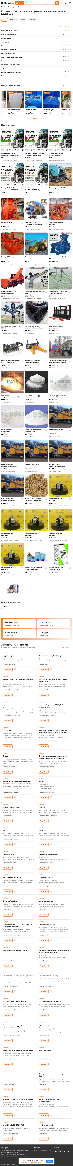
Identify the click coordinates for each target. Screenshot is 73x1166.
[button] (57, 3)
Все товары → (67, 86)
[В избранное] (22, 154)
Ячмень (41, 782)
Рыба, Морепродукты (8, 53)
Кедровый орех (8, 656)
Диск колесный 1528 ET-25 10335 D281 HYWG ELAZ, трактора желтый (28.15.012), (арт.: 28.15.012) (54, 732)
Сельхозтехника (6, 27)
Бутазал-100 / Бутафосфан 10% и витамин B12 (33, 568)
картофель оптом (9, 854)
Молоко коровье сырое (11, 807)
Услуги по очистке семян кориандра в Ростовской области (33, 500)
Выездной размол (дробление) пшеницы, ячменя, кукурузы (8, 465)
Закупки (20, 7)
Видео (52, 7)
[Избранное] (66, 3)
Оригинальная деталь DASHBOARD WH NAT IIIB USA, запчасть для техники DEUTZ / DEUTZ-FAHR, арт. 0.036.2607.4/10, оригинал (10, 154)
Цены (37, 7)
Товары (3, 7)
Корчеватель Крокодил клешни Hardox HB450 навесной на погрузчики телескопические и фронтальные (33, 361)
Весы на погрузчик (31, 257)
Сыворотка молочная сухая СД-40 (15, 950)
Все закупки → (67, 648)
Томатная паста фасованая (48, 854)
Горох (5, 705)
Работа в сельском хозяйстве (10, 65)
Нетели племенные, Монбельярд (50, 656)
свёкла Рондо (43, 831)
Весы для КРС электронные (9, 257)
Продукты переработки (8, 34)
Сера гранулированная (47, 1025)
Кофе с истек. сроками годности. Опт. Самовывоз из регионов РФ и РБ (18, 1026)
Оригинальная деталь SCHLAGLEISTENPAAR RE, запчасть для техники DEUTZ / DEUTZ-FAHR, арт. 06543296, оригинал (58, 154)
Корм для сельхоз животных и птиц (12, 46)
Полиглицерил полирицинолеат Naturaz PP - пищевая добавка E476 (10, 396)
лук (4, 831)
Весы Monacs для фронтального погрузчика (33, 223)
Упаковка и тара (6, 61)
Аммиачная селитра (46, 901)
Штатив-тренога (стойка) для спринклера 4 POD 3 (58, 292)
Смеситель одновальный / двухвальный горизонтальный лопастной (54, 951)
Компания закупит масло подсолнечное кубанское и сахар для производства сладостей (54, 758)
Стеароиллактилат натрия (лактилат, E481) (33, 430)
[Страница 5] (37, 118)
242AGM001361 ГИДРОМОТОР (13, 1125)
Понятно (49, 1161)
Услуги (3, 68)
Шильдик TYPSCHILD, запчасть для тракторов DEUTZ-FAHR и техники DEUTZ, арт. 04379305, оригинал (10, 189)
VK (56, 1151)
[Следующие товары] (69, 103)
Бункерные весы (6, 222)
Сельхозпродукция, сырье (9, 31)
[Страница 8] (41, 118)
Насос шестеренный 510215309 (7, 534)
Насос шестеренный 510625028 (7, 568)
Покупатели (29, 7)
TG (64, 1151)
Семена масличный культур (48, 976)
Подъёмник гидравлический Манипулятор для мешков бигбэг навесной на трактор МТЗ (58, 361)
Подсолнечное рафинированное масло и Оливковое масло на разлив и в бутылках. (18, 783)
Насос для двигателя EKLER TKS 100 (57, 258)
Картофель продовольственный (50, 1001)
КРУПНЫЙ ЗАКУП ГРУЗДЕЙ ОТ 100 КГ (16, 1001)
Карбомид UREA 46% (46, 878)
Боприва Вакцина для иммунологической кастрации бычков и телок (57, 569)
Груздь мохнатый (45, 1050)
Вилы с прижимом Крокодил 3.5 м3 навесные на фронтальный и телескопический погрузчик (10, 361)
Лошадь (5, 756)
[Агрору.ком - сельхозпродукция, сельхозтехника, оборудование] (7, 3)
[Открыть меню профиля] (70, 3)
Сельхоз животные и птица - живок (12, 57)
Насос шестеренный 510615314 (55, 534)
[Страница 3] (35, 118)
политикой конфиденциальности (30, 1162)
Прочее (3, 76)
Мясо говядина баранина (12, 878)
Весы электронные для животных (56, 223)
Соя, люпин (7, 730)
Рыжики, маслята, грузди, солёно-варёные (18, 1050)
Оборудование (6, 38)
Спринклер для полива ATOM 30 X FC (10, 327)
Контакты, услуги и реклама (42, 1150)
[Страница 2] (34, 118)
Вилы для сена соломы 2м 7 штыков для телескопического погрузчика (58, 327)
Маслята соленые (9, 1074)
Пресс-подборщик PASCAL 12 (58, 188)
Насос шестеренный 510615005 (55, 499)
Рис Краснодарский (46, 1125)
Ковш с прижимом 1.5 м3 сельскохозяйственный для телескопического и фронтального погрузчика (33, 327)
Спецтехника (5, 42)
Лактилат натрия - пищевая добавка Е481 (57, 396)
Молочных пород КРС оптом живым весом (18, 1099)
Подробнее (7, 669)
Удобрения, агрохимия (8, 49)
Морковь (42, 807)
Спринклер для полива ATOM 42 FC (34, 292)
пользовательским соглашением (11, 1157)
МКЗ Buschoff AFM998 (56, 429)
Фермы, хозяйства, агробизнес (11, 72)
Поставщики (12, 7)
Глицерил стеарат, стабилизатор (6, 430)
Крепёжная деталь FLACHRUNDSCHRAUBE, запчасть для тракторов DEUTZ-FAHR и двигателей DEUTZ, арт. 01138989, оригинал (33, 189)
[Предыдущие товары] (3, 103)
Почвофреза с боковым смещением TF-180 (8, 292)
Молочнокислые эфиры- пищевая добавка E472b (33, 396)
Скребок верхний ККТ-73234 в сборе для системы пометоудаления (17, 926)
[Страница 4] (36, 118)
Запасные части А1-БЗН (47, 925)
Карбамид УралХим (10, 901)
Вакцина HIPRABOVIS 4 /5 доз (10, 602)
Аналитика (44, 7)
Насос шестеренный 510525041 (31, 534)
